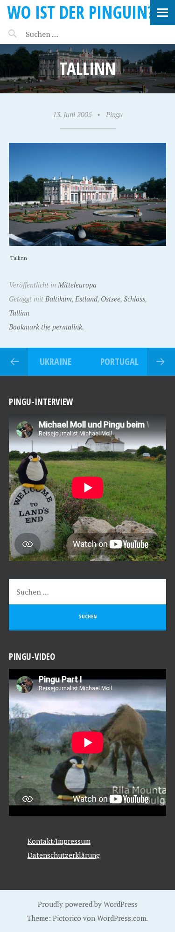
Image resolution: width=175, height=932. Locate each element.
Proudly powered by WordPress (88, 904)
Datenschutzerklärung (64, 855)
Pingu (114, 114)
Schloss (134, 298)
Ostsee (110, 298)
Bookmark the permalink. (46, 326)
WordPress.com (121, 918)
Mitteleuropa (77, 284)
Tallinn (19, 312)
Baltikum (58, 298)
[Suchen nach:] (64, 34)
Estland (86, 298)
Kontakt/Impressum (59, 841)
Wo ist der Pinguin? (80, 12)
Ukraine (55, 361)
